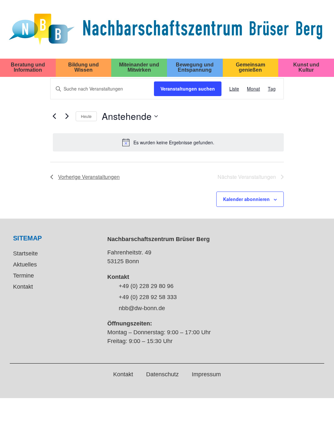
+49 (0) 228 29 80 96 (146, 286)
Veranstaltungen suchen (187, 88)
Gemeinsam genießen (250, 67)
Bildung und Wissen (83, 67)
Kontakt (23, 286)
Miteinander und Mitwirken (139, 67)
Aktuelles (25, 264)
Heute (86, 116)
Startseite (25, 253)
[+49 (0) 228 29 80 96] (110, 286)
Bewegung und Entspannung (195, 67)
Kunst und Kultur (306, 67)
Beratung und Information (28, 67)
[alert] (168, 142)
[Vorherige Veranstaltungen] (54, 116)
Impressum (206, 374)
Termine (23, 275)
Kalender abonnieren (246, 199)
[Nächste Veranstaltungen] (67, 116)
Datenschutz (162, 374)
